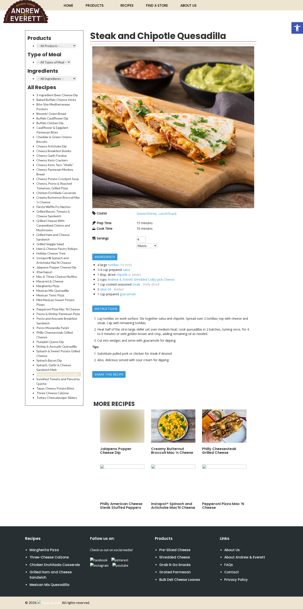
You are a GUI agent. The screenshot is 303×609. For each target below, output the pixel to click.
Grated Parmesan (175, 572)
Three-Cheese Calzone (52, 393)
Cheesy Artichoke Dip (51, 146)
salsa (126, 270)
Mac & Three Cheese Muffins (56, 276)
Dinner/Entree (147, 213)
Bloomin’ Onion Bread (51, 114)
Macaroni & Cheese (49, 281)
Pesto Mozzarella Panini (52, 328)
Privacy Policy (236, 579)
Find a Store (157, 5)
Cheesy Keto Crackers (52, 160)
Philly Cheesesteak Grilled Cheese (219, 450)
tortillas (113, 265)
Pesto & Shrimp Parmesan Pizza (58, 314)
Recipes (127, 5)
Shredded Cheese (174, 557)
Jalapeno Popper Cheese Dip (56, 267)
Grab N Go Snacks (175, 564)
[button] (297, 28)
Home (68, 5)
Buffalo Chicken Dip (50, 123)
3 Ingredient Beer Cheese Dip (57, 95)
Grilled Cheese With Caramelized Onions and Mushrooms (53, 225)
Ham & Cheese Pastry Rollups (57, 249)
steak (136, 284)
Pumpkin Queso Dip (50, 342)
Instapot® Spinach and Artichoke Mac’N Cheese (173, 505)
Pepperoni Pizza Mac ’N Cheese (58, 309)
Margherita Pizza (47, 286)
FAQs (228, 564)
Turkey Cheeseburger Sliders (56, 397)
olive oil (105, 289)
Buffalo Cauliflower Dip (52, 118)
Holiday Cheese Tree (50, 253)
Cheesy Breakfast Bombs (53, 151)
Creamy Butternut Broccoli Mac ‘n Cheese (172, 450)
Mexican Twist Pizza (50, 295)
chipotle (122, 274)
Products (95, 5)
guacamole (128, 294)
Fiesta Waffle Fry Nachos (53, 207)
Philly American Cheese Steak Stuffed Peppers (121, 505)
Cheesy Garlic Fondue (51, 155)
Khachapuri (44, 272)
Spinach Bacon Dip (49, 360)
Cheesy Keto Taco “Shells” (54, 165)
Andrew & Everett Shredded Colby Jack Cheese (141, 279)
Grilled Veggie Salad (50, 244)
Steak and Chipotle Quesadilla (57, 374)
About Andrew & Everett (244, 557)
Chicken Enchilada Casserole (56, 193)
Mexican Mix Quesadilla (52, 290)
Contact (231, 572)
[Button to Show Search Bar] (270, 5)
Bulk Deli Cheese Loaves (179, 579)
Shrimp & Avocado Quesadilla (56, 346)
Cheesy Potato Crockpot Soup (57, 179)
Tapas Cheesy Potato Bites (55, 388)
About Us (188, 5)
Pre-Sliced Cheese (174, 550)
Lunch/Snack (167, 213)
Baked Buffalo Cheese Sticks (56, 100)
